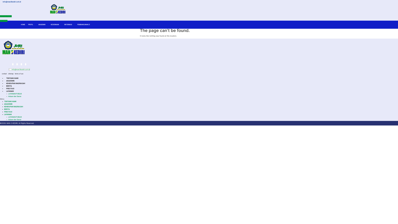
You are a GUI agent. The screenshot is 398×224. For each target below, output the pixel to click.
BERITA (9, 86)
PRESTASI (10, 89)
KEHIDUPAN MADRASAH (15, 83)
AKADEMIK (10, 81)
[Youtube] (25, 64)
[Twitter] (17, 64)
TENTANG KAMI (12, 78)
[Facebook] (13, 64)
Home (23, 24)
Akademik (42, 24)
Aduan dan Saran (14, 96)
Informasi (68, 24)
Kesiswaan (55, 24)
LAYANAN (10, 91)
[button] (59, 99)
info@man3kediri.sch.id (20, 69)
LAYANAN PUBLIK (15, 94)
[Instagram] (21, 64)
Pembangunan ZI (83, 24)
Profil (30, 24)
